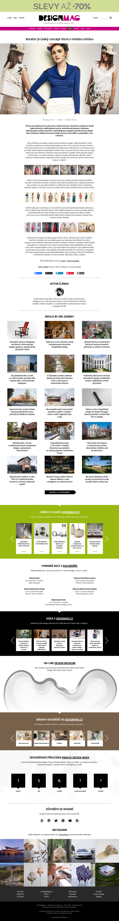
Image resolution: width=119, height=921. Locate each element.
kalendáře (70, 566)
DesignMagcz (64, 834)
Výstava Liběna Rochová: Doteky (85, 589)
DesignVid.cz (64, 618)
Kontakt (20, 891)
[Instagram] (49, 821)
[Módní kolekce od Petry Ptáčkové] (32, 170)
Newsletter (72, 896)
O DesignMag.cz (46, 891)
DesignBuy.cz (71, 512)
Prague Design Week (75, 757)
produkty (63, 28)
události (39, 28)
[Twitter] (56, 821)
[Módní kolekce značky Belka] (32, 227)
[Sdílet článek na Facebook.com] (38, 273)
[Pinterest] (63, 821)
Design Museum (65, 663)
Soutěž (98, 891)
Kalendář (72, 894)
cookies (77, 911)
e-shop (9, 18)
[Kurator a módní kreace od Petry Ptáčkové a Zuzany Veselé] (59, 78)
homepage (32, 28)
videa (15, 18)
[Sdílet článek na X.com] (49, 273)
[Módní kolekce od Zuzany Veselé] (32, 197)
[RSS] (77, 821)
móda (70, 28)
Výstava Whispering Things (34, 589)
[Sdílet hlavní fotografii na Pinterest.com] (70, 273)
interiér (56, 28)
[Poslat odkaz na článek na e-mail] (80, 273)
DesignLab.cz (64, 917)
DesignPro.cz (74, 719)
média (83, 28)
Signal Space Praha (58, 600)
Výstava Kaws (34, 578)
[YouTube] (70, 821)
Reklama (20, 894)
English (98, 896)
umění (88, 28)
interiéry (21, 18)
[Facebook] (42, 821)
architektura (48, 28)
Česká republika (73, 260)
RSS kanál (73, 891)
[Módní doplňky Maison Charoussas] (68, 227)
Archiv (46, 896)
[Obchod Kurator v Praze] (86, 227)
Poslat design (98, 894)
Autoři (46, 894)
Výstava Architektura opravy (84, 578)
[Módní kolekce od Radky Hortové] (50, 227)
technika (76, 28)
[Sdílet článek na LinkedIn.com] (59, 273)
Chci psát (20, 896)
